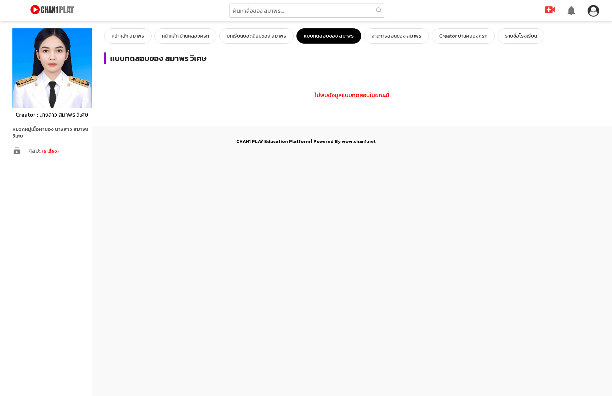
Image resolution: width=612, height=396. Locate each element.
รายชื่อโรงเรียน (521, 36)
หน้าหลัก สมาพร (128, 36)
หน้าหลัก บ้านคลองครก (185, 36)
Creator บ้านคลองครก (463, 36)
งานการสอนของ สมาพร (396, 36)
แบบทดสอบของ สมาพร (329, 36)
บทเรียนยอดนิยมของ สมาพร (256, 36)
